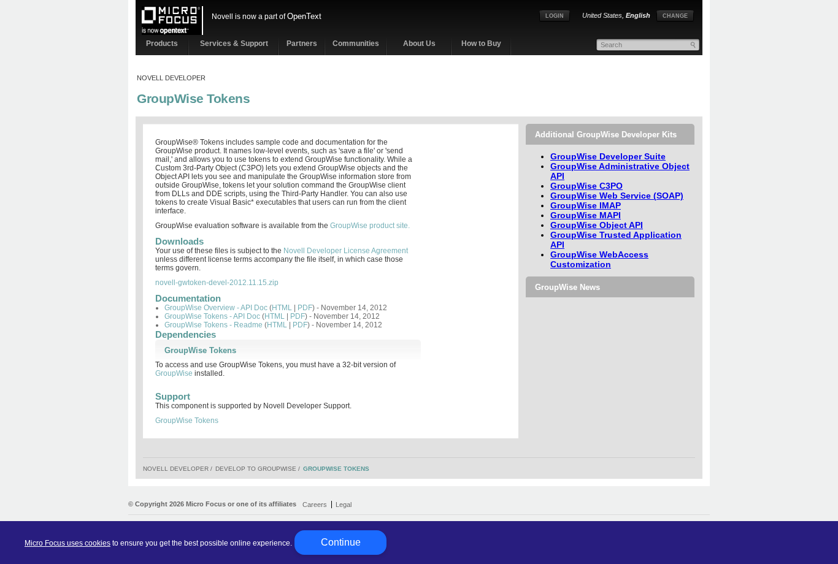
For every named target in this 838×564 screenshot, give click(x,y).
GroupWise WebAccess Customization (599, 259)
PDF (305, 307)
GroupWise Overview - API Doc (215, 307)
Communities (356, 43)
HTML (282, 307)
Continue (341, 542)
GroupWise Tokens (193, 98)
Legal (344, 504)
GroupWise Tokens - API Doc (212, 316)
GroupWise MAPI (585, 215)
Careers (314, 504)
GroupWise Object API (596, 225)
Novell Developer (171, 78)
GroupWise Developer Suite (608, 156)
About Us (419, 43)
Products (162, 43)
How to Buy (481, 43)
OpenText (304, 16)
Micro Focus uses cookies (67, 543)
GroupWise (174, 373)
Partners (301, 43)
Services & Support (234, 43)
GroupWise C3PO (586, 186)
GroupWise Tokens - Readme (213, 325)
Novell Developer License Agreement (345, 250)
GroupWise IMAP (585, 205)
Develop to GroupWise (255, 468)
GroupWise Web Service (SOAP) (616, 195)
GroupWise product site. (370, 225)
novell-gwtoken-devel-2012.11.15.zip (217, 282)
